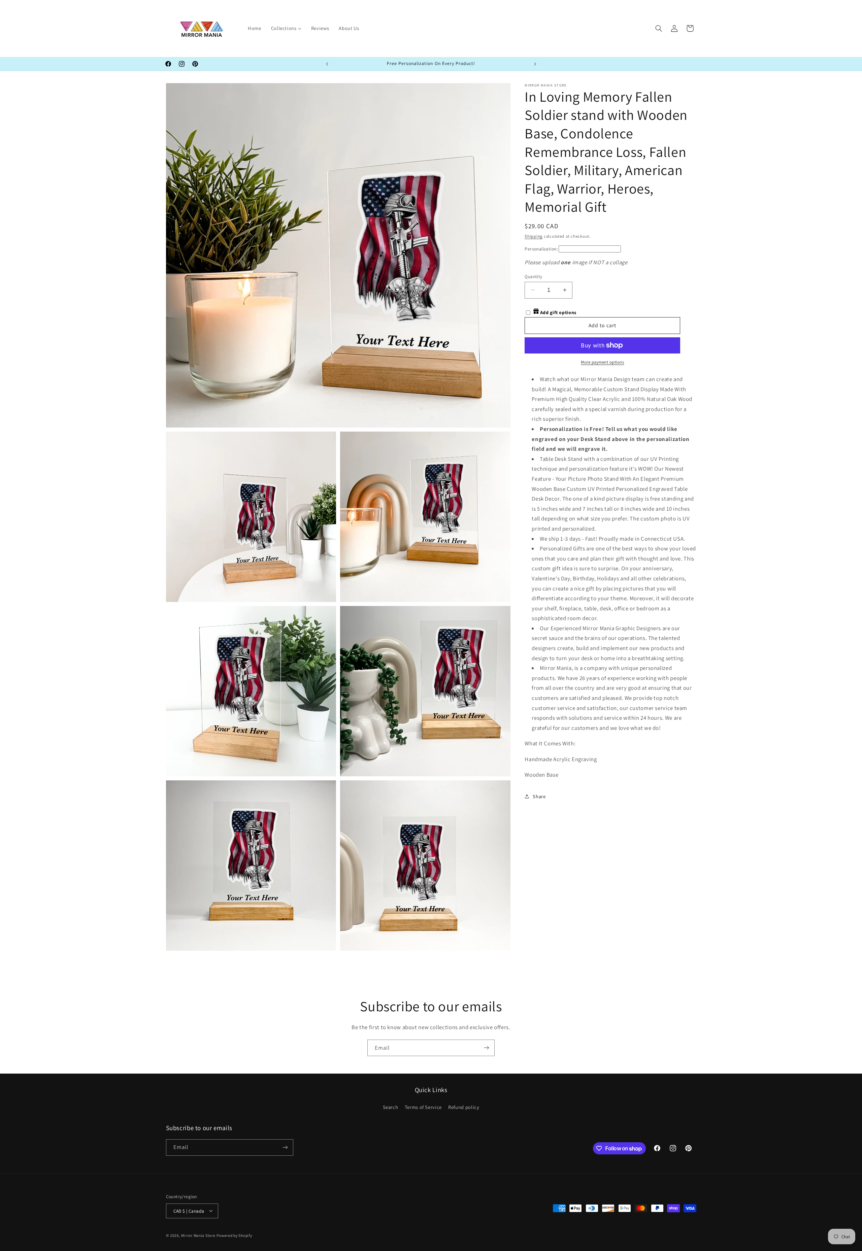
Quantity (533, 276)
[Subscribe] (486, 1048)
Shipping (533, 236)
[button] (658, 28)
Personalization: (541, 248)
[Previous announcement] (327, 64)
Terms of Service (423, 1107)
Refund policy (463, 1107)
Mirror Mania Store (198, 1235)
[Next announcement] (535, 64)
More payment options (602, 362)
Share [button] (539, 796)
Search (390, 1107)
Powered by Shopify (234, 1235)
